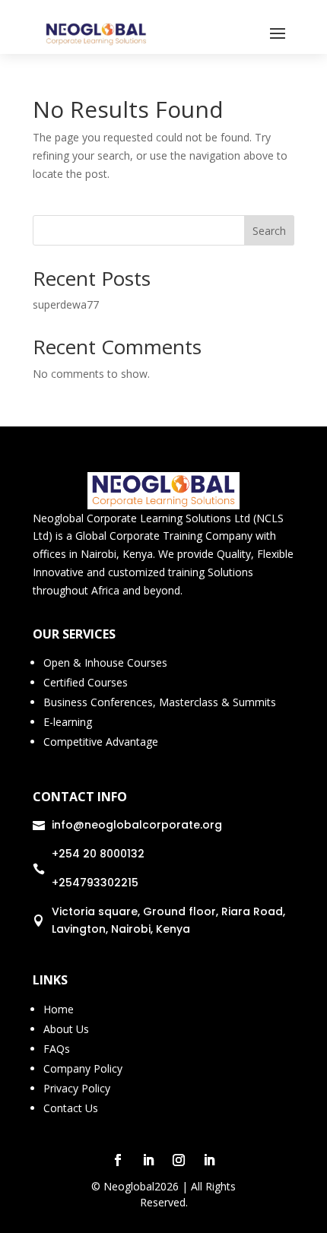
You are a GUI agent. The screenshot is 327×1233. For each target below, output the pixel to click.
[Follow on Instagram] (179, 1160)
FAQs (56, 1048)
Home (58, 1009)
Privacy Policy (76, 1088)
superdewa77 (66, 304)
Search (269, 230)
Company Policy (82, 1068)
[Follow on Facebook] (118, 1160)
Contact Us (70, 1108)
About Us (66, 1029)
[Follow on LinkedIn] (148, 1160)
